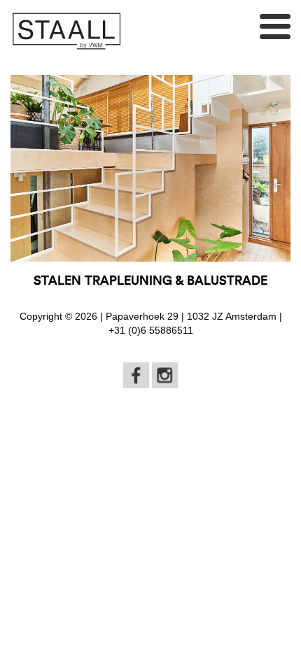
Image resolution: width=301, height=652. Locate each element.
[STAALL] (66, 31)
